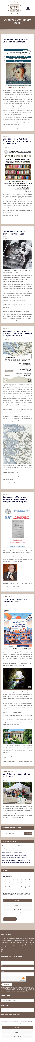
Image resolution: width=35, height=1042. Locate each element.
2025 (17, 26)
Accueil (12, 26)
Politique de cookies (8, 1040)
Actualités (5, 596)
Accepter (17, 1027)
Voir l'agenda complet (9, 919)
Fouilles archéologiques (14, 229)
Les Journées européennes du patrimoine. (12, 845)
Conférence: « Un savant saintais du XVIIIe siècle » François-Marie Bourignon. (15, 499)
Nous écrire (6, 950)
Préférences (17, 1036)
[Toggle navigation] (28, 8)
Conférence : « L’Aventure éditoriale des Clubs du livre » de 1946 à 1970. (17, 141)
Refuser (17, 1032)
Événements (10, 596)
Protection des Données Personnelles (22, 1040)
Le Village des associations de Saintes (11, 849)
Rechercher (28, 833)
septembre (23, 26)
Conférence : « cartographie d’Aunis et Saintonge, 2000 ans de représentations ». (17, 333)
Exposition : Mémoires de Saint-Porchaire (12, 852)
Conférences (6, 37)
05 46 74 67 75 (6, 952)
